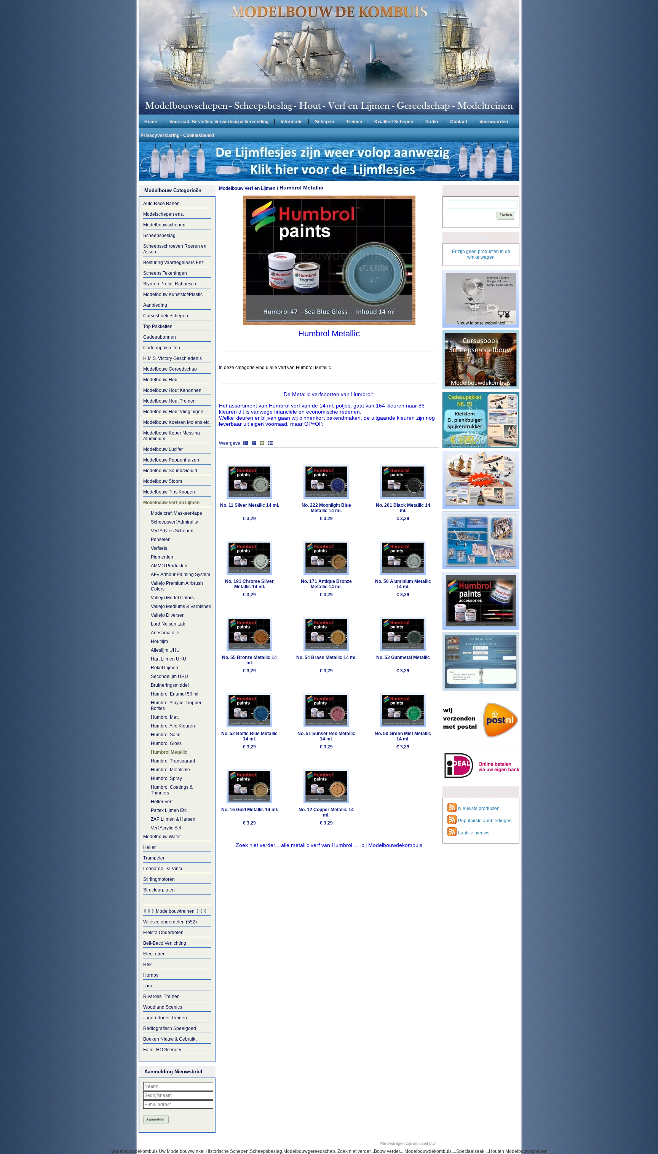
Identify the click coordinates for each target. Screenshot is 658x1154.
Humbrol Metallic (169, 752)
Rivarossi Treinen (161, 996)
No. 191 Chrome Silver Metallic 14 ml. (249, 584)
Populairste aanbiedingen (485, 820)
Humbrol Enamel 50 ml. (175, 694)
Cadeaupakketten (161, 347)
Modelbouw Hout (161, 379)
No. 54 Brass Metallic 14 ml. (326, 657)
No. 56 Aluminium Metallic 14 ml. (403, 584)
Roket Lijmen (164, 667)
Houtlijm (159, 641)
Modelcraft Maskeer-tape (176, 513)
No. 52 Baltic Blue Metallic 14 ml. (249, 736)
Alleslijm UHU (165, 650)
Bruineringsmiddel (170, 685)
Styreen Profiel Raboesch (169, 284)
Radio (431, 121)
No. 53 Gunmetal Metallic (403, 657)
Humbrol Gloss (166, 743)
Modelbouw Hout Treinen (169, 401)
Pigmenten (162, 557)
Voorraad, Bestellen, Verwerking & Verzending (218, 121)
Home (150, 121)
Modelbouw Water (162, 836)
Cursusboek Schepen (165, 315)
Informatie (292, 121)
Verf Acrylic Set (166, 828)
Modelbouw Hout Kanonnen (172, 390)
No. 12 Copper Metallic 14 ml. (326, 812)
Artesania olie (165, 632)
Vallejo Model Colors (172, 597)
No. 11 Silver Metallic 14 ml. (249, 505)
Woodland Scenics (162, 1007)
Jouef (149, 985)
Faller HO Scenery (162, 1049)
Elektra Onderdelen (163, 932)
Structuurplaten (159, 890)
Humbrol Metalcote (170, 769)
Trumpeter (153, 858)
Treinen (354, 121)
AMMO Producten (169, 565)
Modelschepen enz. (163, 214)
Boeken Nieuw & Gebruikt (169, 1039)
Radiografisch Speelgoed (169, 1028)
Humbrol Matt (165, 717)
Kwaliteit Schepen (393, 121)
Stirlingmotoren (159, 879)
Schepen (324, 121)
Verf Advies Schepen (172, 530)
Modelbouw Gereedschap (170, 369)
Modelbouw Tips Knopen (169, 492)
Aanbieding (155, 305)
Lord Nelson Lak (168, 624)
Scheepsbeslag (159, 235)
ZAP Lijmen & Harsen (173, 819)
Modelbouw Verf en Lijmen (171, 502)
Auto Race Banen (161, 203)
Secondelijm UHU (169, 676)
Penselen (161, 539)
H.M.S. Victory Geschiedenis (172, 358)
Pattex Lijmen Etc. (169, 810)
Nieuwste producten (479, 808)
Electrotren (154, 954)
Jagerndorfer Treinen (165, 1017)
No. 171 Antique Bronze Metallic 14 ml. (326, 584)
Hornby (150, 975)
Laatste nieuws (473, 833)
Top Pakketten (157, 326)
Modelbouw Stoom (162, 481)
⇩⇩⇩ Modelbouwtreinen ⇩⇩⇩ (175, 911)
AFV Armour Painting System (180, 574)
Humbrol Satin (165, 734)
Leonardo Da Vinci (162, 868)
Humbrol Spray (166, 778)
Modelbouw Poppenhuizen (171, 460)
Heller (149, 847)
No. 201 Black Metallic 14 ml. (403, 508)
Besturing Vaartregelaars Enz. (174, 262)
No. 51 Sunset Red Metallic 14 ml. (326, 736)
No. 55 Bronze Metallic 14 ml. (249, 660)
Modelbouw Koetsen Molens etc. (177, 422)
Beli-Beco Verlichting (164, 943)
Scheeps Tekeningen (165, 273)
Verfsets (159, 548)
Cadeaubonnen (159, 337)
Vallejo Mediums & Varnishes (181, 606)
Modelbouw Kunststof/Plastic (173, 294)
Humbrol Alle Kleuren (173, 726)
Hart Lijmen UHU (168, 659)
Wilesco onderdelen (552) (170, 922)
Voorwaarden (493, 121)
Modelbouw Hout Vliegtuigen (173, 411)
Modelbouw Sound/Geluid (170, 470)
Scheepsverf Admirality (174, 522)
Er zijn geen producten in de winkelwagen (481, 254)
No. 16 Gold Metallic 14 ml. (249, 809)
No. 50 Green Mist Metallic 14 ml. (403, 736)
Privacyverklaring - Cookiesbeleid (177, 135)
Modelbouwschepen (164, 225)
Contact (458, 121)
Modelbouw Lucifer (163, 449)
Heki (148, 964)
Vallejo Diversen (168, 615)
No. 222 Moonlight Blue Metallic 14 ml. (326, 508)
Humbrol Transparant (173, 761)
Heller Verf (161, 801)
